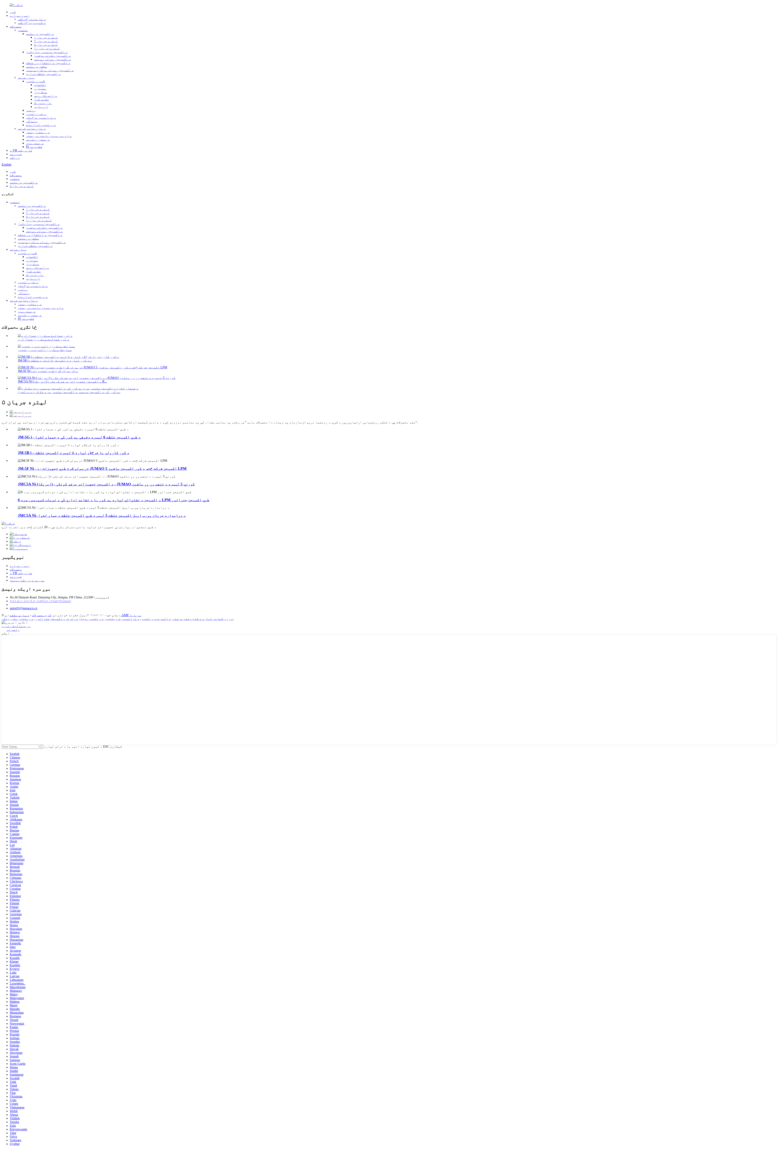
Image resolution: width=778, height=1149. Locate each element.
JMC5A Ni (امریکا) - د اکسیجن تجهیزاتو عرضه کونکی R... (62, 381)
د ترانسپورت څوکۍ (41, 117)
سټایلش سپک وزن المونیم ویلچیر (45, 350)
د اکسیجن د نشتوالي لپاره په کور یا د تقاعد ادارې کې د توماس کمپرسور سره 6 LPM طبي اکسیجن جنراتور (113, 500)
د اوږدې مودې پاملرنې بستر (49, 135)
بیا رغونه (26, 77)
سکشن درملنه (36, 66)
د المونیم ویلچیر (156, 618)
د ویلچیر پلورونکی (18, 618)
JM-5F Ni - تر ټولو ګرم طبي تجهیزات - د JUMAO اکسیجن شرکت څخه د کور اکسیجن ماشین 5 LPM (102, 468)
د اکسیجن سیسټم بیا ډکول (47, 52)
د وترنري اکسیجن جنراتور (56, 618)
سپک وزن (40, 92)
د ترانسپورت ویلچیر (122, 618)
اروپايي (41, 106)
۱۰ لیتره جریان (47, 48)
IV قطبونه (34, 146)
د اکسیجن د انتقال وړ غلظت (48, 63)
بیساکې (32, 121)
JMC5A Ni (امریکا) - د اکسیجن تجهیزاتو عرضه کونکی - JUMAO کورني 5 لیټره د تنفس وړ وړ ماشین (106, 484)
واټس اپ (13, 629)
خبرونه (16, 154)
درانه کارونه (45, 95)
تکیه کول (41, 99)
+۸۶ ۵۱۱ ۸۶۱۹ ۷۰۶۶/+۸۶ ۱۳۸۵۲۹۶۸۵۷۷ (40, 601)
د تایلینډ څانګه (32, 19)
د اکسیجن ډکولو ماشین (52, 55)
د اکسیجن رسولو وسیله (52, 59)
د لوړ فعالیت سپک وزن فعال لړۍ (43, 339)
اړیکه (15, 157)
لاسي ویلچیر (35, 81)
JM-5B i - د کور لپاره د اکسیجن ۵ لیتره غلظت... (55, 360)
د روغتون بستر (38, 132)
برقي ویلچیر (36, 114)
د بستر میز (35, 143)
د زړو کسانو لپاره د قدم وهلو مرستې (203, 618)
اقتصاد (40, 84)
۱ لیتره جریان (46, 37)
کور (13, 12)
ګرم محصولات (41, 615)
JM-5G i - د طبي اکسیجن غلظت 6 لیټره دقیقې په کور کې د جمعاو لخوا (79, 437)
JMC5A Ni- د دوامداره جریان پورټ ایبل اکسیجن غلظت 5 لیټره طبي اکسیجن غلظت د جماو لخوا (102, 515)
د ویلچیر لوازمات (41, 125)
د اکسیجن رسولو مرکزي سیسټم (50, 70)
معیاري (40, 88)
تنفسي (23, 30)
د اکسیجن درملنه (40, 33)
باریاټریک (43, 103)
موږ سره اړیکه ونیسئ (27, 580)
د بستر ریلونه (38, 139)
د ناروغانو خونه (32, 128)
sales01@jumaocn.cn (23, 608)
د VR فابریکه (21, 150)
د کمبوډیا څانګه (32, 23)
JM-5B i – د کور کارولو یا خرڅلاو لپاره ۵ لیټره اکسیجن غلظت (73, 453)
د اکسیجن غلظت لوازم (43, 74)
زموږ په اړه (20, 15)
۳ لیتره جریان (46, 41)
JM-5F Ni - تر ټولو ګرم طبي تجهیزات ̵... (48, 371)
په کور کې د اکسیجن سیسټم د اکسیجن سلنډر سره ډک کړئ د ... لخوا (69, 392)
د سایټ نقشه (19, 615)
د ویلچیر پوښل (92, 618)
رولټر (31, 110)
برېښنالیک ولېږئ (16, 626)
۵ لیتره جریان (46, 44)
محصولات (16, 26)
